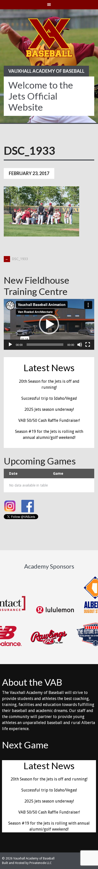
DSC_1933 (16, 259)
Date (13, 473)
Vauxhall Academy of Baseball (46, 71)
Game (58, 473)
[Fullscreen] (87, 344)
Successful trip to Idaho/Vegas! (49, 398)
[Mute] (79, 344)
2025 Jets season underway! (49, 409)
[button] (49, 324)
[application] (49, 324)
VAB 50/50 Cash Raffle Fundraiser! (49, 420)
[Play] (10, 344)
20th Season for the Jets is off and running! (49, 779)
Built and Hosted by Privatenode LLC (27, 863)
